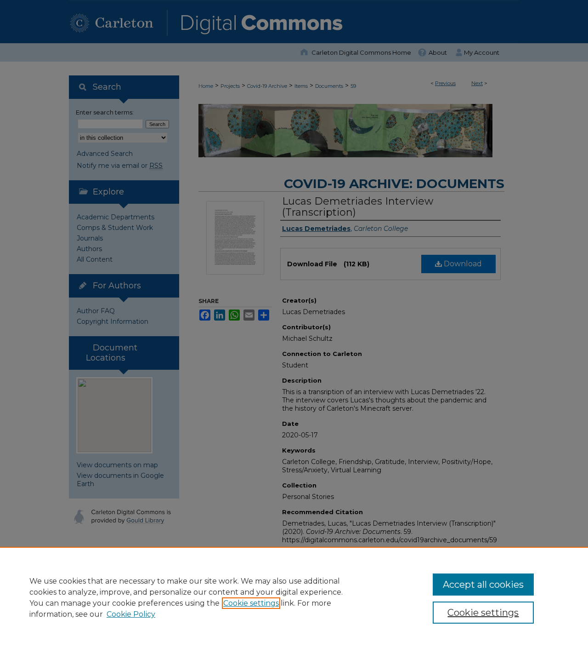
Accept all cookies (483, 584)
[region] (294, 597)
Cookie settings (251, 603)
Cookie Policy (131, 614)
